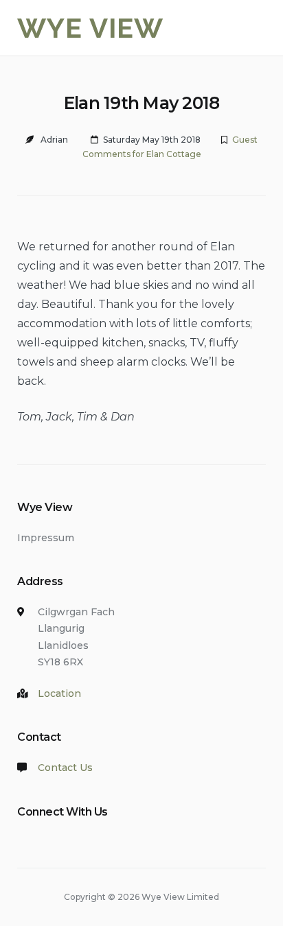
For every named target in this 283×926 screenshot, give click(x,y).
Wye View (90, 28)
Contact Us (65, 767)
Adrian (54, 139)
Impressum (45, 538)
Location (59, 693)
